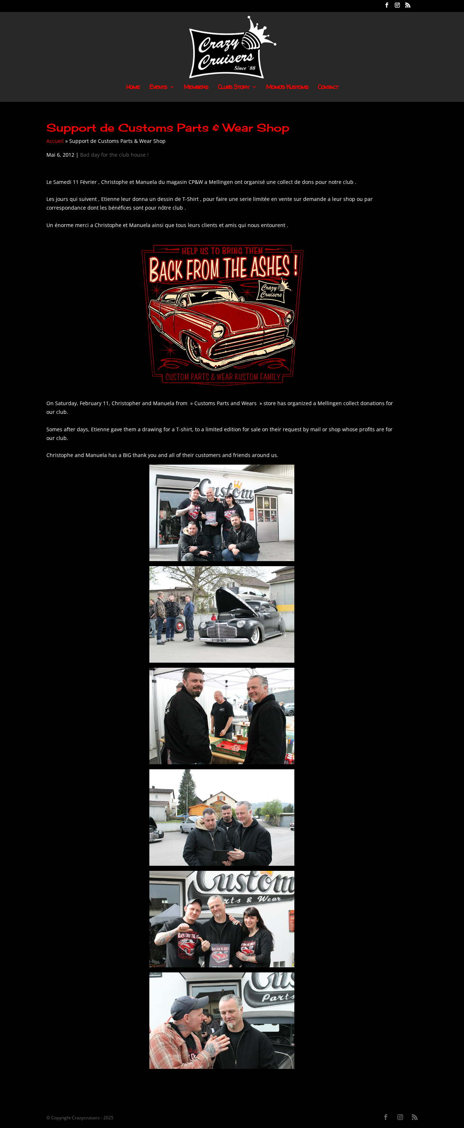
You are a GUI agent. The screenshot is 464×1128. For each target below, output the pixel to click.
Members (196, 87)
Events (158, 87)
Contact (328, 87)
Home (133, 87)
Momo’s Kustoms (287, 87)
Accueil (55, 140)
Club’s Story (233, 87)
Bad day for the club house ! (114, 154)
